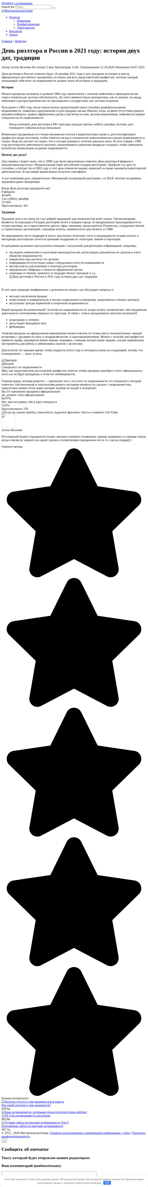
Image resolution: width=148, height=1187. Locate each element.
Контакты (15, 31)
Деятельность (26, 27)
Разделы (14, 17)
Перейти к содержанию (17, 3)
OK (107, 1182)
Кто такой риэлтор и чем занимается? (26, 1105)
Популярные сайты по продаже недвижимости (32, 1126)
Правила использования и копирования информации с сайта (90, 1133)
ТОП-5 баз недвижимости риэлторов (26, 1115)
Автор (13, 34)
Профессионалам (28, 24)
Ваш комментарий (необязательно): (31, 1166)
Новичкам (23, 20)
